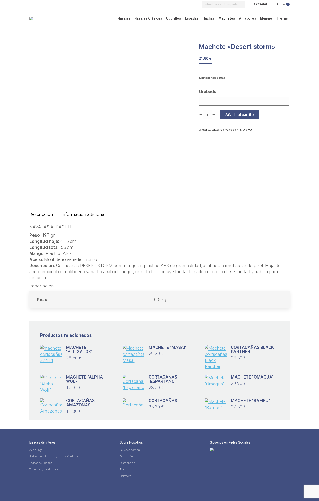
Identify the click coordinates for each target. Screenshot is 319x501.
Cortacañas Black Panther (252, 349)
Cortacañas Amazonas (80, 402)
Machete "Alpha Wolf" (84, 379)
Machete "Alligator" (79, 349)
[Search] (241, 4)
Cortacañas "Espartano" (163, 379)
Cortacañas (217, 129)
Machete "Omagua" (252, 377)
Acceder (260, 4)
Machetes (230, 129)
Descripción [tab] (41, 214)
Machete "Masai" (168, 347)
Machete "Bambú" (250, 400)
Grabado (208, 91)
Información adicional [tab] (83, 214)
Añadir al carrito (239, 114)
